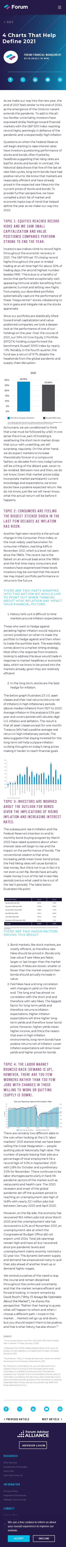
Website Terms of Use (15, 1499)
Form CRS (9, 1471)
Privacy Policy (11, 1491)
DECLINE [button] (44, 1538)
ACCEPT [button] (19, 1538)
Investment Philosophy (15, 1467)
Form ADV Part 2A (13, 1475)
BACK (10, 22)
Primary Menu (59, 7)
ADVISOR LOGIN (33, 1445)
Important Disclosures (15, 1495)
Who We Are (10, 1462)
